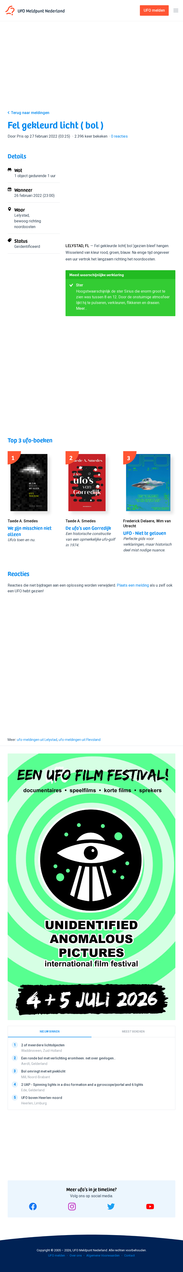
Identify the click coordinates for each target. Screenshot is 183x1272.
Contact (129, 1255)
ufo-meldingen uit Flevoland (80, 740)
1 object (21, 176)
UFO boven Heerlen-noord (41, 1098)
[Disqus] (91, 661)
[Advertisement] (91, 69)
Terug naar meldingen (30, 112)
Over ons (76, 1255)
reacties (119, 136)
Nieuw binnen (50, 1031)
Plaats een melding (133, 585)
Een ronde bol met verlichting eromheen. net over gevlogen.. (68, 1058)
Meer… (81, 308)
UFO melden (56, 1255)
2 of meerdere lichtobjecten (43, 1045)
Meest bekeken (133, 1031)
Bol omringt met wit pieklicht (43, 1071)
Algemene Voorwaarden (103, 1255)
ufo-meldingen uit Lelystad (37, 740)
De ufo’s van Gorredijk (88, 527)
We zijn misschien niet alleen (29, 531)
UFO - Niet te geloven (144, 532)
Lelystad (21, 215)
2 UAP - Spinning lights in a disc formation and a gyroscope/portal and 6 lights (82, 1085)
